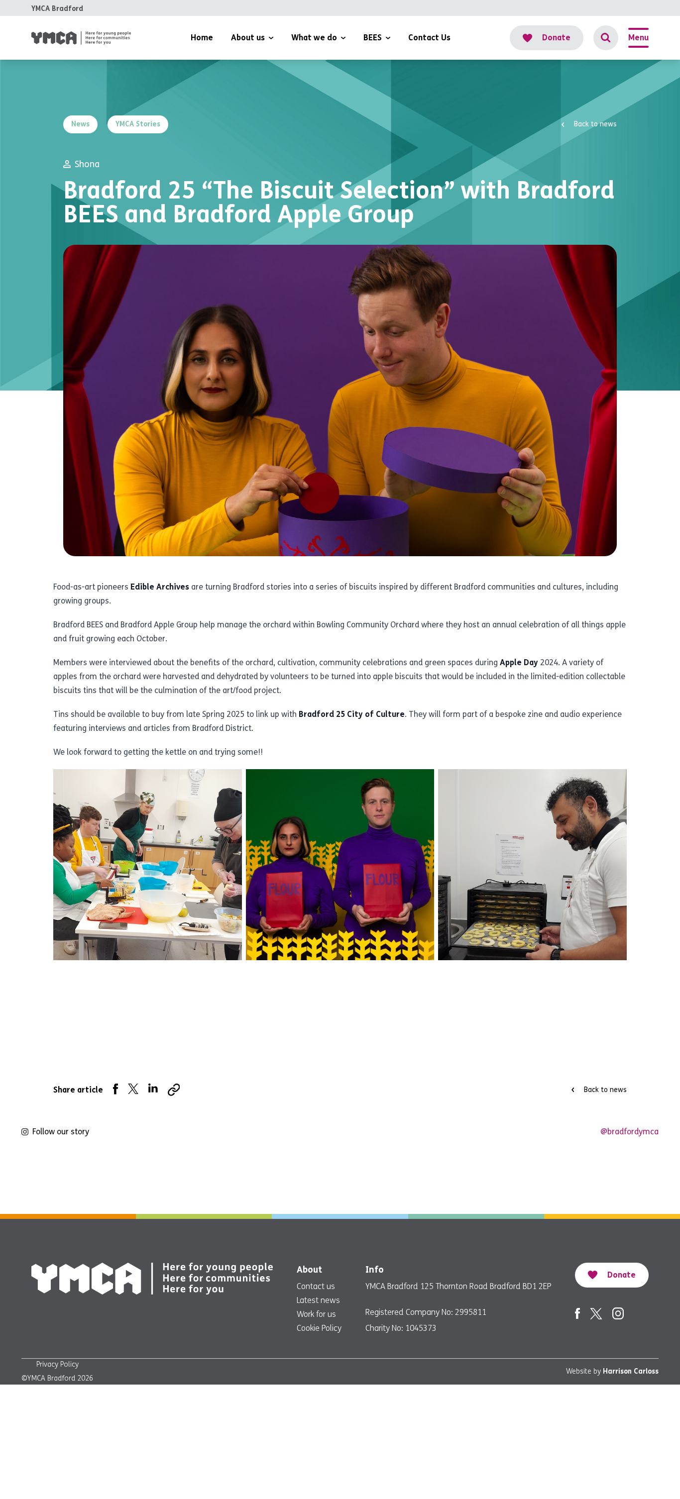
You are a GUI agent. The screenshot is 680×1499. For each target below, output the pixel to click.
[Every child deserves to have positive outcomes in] (511, 1178)
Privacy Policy (57, 1364)
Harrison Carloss (631, 1371)
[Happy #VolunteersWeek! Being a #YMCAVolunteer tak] (397, 1178)
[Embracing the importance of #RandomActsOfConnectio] (54, 1178)
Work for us (316, 1314)
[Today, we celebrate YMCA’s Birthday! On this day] (168, 1178)
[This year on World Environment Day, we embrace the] (283, 1178)
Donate (556, 37)
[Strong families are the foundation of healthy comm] (625, 1178)
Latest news (318, 1300)
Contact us (316, 1286)
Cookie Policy (319, 1328)
